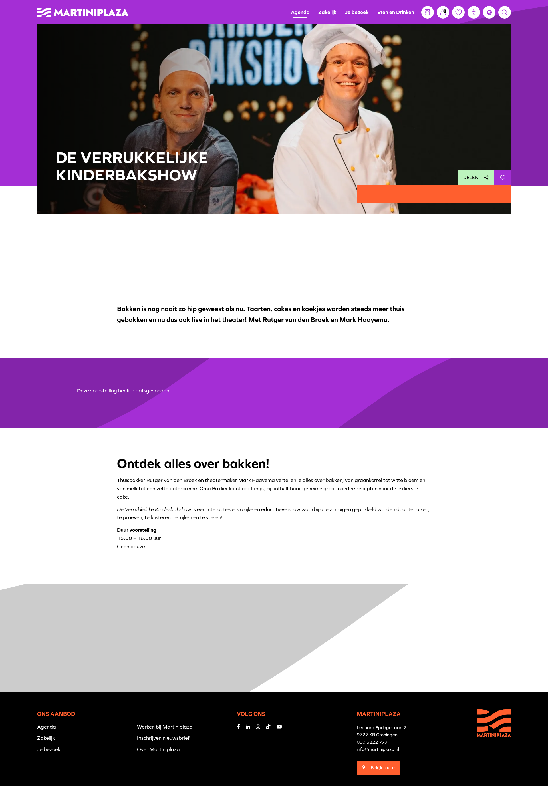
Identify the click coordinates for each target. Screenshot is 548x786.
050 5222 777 (372, 742)
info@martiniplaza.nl (378, 749)
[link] (443, 12)
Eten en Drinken (395, 12)
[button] (474, 12)
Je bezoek (357, 12)
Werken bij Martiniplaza (165, 727)
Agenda (300, 12)
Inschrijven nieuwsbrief (163, 738)
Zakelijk (327, 12)
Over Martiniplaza (158, 749)
